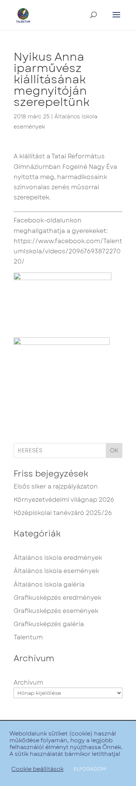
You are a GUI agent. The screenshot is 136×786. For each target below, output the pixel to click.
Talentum (28, 637)
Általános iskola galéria (49, 584)
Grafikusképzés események (56, 611)
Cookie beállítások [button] (37, 769)
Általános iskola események (56, 571)
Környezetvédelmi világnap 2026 (64, 499)
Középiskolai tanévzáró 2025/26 (63, 513)
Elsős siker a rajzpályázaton (56, 486)
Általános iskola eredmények (58, 557)
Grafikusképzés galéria (49, 624)
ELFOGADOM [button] (90, 768)
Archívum (28, 682)
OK (114, 450)
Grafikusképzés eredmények (57, 597)
